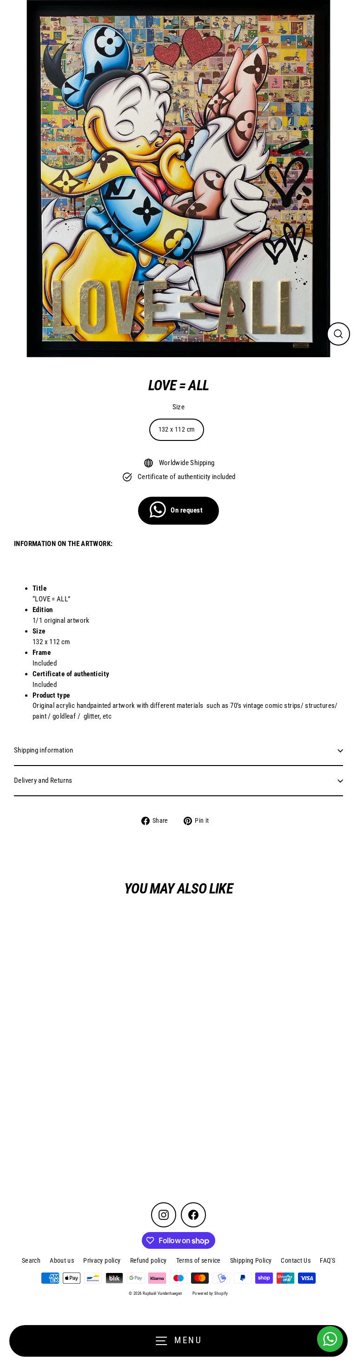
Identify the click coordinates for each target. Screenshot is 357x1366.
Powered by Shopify (210, 1293)
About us (62, 1260)
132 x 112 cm (177, 429)
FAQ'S (327, 1260)
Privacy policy (101, 1260)
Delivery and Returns (43, 780)
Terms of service (198, 1260)
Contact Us (296, 1260)
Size (178, 407)
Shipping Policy (251, 1260)
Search (31, 1260)
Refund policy (148, 1260)
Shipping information (43, 750)
